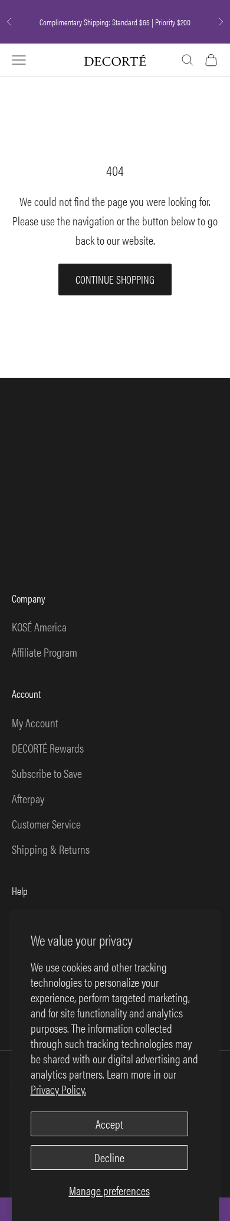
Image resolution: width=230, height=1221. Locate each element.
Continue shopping (115, 279)
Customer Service (46, 823)
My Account (35, 722)
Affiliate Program (44, 651)
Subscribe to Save (47, 772)
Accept (109, 1123)
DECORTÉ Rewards (48, 747)
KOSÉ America (39, 626)
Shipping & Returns (51, 848)
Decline (109, 1157)
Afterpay (28, 798)
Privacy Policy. (58, 1088)
